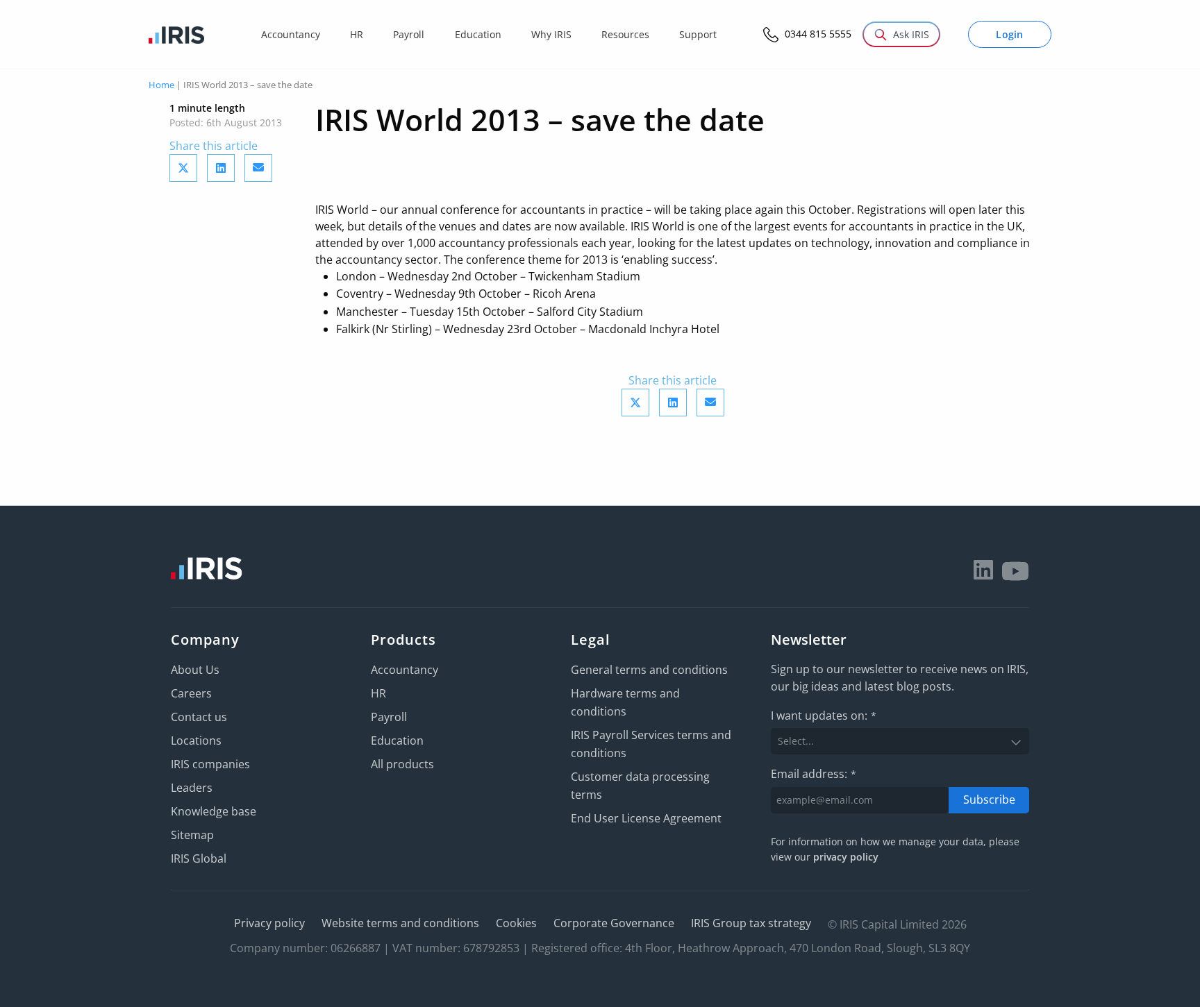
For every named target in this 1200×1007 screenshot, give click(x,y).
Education (397, 740)
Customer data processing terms (640, 785)
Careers (191, 693)
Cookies (516, 923)
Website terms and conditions (400, 923)
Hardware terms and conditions (625, 702)
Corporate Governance (613, 923)
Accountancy (404, 669)
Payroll (389, 717)
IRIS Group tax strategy (751, 923)
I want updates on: (823, 715)
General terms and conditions (649, 669)
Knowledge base (213, 811)
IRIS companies (210, 764)
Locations (196, 740)
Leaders (191, 787)
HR (378, 693)
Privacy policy (269, 923)
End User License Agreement (646, 818)
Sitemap (192, 835)
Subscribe (989, 799)
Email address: (813, 773)
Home (161, 84)
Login (1010, 34)
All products (402, 764)
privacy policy (845, 856)
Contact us (199, 717)
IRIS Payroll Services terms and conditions (651, 744)
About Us (195, 669)
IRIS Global (198, 858)
